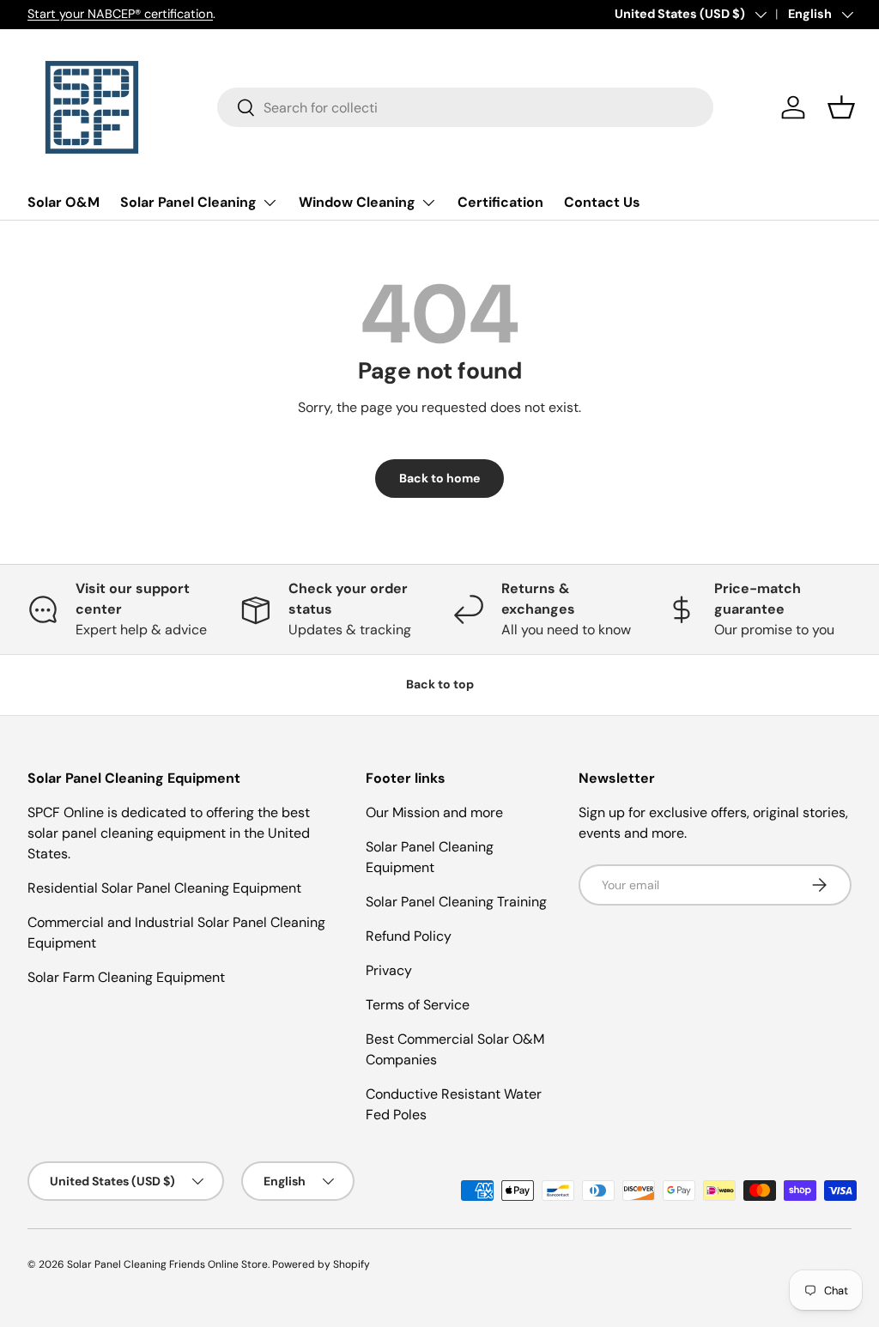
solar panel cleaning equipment (126, 833)
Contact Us (602, 202)
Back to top (440, 684)
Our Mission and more (434, 812)
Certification (500, 202)
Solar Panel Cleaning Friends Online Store (167, 1264)
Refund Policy (409, 936)
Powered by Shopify (321, 1264)
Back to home (439, 478)
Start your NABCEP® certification (120, 13)
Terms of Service (418, 1005)
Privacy (389, 970)
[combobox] (465, 107)
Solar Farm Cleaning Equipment (126, 977)
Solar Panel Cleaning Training (456, 902)
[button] (841, 107)
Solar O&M (63, 202)
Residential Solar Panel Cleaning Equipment (164, 888)
